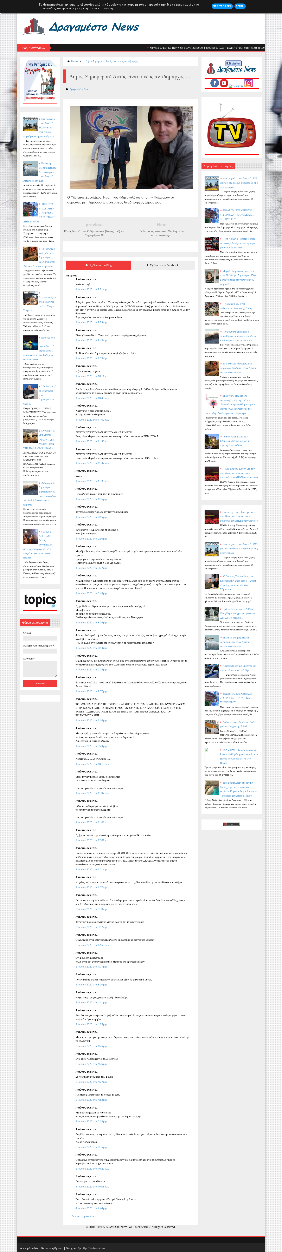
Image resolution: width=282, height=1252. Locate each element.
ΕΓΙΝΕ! (240, 6)
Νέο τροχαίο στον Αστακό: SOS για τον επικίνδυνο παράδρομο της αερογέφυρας (239, 182)
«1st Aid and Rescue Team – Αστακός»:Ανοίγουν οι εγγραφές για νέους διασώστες (238, 243)
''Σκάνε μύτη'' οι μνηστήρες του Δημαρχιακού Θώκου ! (39, 395)
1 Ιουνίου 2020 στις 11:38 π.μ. (92, 481)
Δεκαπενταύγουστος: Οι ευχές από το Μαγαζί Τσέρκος (39, 303)
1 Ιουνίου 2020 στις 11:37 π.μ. (92, 463)
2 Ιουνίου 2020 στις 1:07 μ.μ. (91, 966)
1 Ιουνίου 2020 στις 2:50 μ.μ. (91, 538)
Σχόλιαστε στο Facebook (164, 265)
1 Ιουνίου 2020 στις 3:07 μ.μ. (91, 568)
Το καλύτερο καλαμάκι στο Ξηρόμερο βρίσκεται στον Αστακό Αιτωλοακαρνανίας (238, 368)
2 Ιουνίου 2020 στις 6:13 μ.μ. (91, 1121)
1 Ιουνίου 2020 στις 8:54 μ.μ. (91, 648)
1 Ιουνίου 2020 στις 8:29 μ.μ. (91, 622)
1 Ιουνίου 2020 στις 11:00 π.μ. (92, 419)
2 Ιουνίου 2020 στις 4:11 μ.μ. (91, 1002)
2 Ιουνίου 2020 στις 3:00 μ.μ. (91, 984)
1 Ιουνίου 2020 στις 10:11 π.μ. (92, 376)
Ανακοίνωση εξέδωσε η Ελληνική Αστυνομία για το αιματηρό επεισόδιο (235, 441)
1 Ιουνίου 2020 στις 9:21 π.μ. (91, 289)
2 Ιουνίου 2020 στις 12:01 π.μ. (92, 840)
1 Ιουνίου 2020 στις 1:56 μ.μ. (91, 499)
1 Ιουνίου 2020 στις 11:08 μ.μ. (92, 822)
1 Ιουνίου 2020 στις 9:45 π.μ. (91, 340)
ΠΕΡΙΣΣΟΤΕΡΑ (222, 6)
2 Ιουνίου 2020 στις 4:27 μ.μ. (91, 1082)
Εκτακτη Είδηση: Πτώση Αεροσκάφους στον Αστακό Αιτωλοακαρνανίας (39, 171)
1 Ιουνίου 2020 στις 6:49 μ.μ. (91, 593)
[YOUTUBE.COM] (224, 86)
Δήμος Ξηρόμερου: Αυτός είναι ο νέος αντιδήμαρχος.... (113, 61)
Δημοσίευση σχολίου (82, 1216)
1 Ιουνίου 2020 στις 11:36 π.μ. (92, 441)
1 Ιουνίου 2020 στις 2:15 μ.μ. (91, 517)
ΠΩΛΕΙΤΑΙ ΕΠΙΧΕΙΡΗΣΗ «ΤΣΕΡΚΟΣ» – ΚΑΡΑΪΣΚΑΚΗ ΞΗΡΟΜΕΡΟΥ (39, 212)
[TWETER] (236, 86)
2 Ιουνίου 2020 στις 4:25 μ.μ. (91, 1024)
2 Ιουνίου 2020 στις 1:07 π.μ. (91, 887)
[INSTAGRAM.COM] (248, 86)
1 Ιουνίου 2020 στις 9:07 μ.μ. (91, 691)
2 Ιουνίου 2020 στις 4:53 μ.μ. (91, 1100)
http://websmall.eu (93, 1248)
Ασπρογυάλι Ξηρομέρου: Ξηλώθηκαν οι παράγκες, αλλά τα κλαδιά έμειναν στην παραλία (238, 336)
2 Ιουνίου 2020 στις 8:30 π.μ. (91, 909)
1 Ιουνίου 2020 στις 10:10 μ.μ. (92, 764)
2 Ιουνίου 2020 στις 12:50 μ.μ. (92, 945)
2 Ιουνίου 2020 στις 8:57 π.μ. (91, 927)
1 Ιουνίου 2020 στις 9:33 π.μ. (91, 322)
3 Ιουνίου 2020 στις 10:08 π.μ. (92, 1186)
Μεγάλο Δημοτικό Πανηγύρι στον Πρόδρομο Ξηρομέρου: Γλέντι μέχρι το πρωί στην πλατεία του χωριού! (188, 47)
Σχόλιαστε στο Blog (100, 265)
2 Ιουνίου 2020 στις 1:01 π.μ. (91, 869)
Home (74, 61)
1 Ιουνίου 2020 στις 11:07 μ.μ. (92, 793)
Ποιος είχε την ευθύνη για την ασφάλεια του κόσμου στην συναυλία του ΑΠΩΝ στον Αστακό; (239, 473)
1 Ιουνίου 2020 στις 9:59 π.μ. (91, 358)
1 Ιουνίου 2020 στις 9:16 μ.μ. (91, 720)
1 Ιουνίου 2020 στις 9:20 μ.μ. (91, 746)
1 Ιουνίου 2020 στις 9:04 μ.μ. (91, 669)
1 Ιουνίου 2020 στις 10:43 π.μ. (92, 398)
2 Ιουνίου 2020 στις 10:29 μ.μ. (92, 1168)
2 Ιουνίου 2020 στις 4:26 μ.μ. (91, 1046)
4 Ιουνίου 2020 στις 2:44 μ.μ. (91, 1208)
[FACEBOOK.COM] (214, 86)
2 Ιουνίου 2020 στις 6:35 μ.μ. (91, 1147)
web (60, 1248)
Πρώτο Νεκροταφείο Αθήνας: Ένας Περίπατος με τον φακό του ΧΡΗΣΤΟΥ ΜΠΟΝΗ (238, 613)
